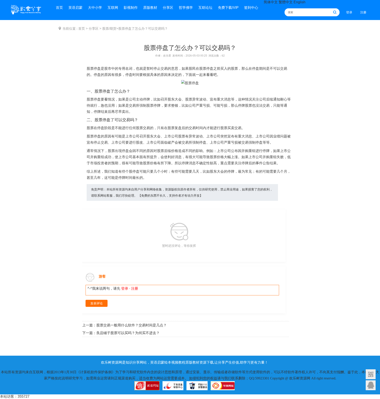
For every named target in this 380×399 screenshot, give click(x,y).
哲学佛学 (186, 7)
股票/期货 (109, 28)
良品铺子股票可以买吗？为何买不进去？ (128, 333)
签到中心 (251, 7)
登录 (349, 12)
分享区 (168, 7)
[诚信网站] (146, 388)
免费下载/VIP (228, 7)
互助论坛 (205, 7)
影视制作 (131, 7)
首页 (59, 7)
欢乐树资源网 (27, 10)
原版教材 (150, 7)
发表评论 (96, 303)
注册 (363, 12)
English (299, 2)
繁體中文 (286, 2)
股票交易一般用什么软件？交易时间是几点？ (131, 325)
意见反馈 (371, 385)
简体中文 (271, 2)
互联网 (113, 7)
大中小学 (95, 7)
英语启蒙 (75, 7)
